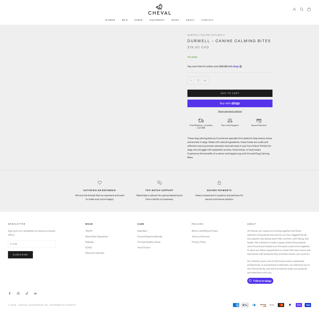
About (190, 20)
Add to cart (229, 93)
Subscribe (20, 254)
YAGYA (88, 230)
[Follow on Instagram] (18, 293)
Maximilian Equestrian (96, 236)
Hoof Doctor (143, 247)
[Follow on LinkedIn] (35, 293)
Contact (207, 20)
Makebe (89, 241)
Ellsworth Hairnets (94, 252)
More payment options (230, 111)
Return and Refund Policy (205, 230)
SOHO (88, 247)
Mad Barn (142, 230)
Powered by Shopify (63, 305)
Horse (138, 20)
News (175, 20)
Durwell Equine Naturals (206, 35)
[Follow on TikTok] (27, 293)
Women (110, 20)
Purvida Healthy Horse (148, 241)
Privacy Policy (199, 241)
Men (125, 20)
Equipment (157, 20)
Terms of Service (201, 236)
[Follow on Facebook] (9, 293)
